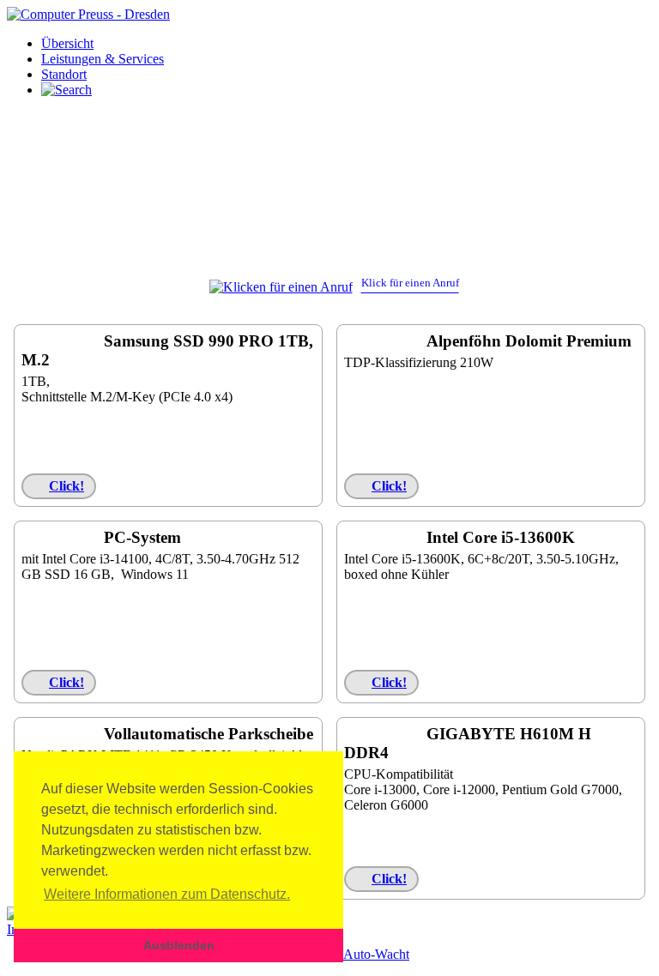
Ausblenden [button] (179, 945)
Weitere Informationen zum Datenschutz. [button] (167, 894)
